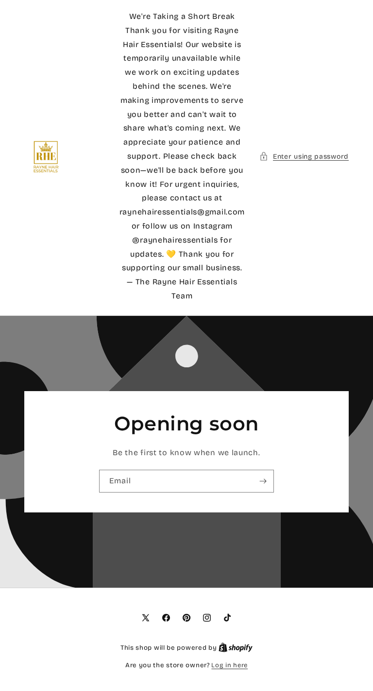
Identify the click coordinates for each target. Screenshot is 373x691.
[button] (304, 156)
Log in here (229, 665)
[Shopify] (236, 648)
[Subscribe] (262, 481)
